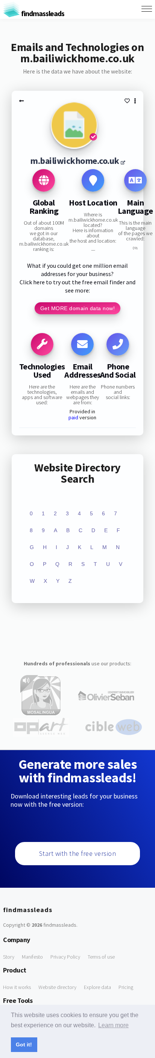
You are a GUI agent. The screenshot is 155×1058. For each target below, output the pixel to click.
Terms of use (101, 956)
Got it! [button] (24, 1044)
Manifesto (32, 956)
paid (73, 417)
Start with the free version (77, 853)
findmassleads (42, 13)
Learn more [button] (113, 1025)
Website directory (57, 987)
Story (8, 956)
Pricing (126, 987)
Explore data (97, 987)
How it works (17, 987)
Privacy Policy (65, 956)
